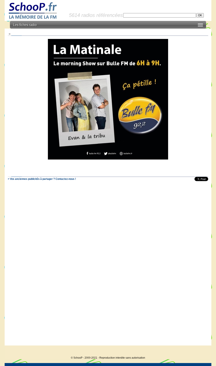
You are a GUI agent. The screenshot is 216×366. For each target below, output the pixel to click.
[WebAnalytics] (202, 351)
